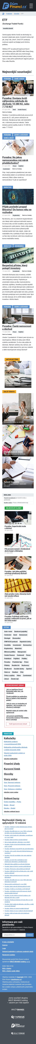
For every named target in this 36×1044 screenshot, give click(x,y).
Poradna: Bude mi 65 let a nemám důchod (16, 839)
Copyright (20, 977)
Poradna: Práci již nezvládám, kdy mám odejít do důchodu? (18, 856)
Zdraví (6, 679)
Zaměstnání (27, 675)
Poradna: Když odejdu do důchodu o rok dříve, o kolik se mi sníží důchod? (19, 905)
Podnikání (7, 658)
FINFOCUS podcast (10, 642)
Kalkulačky (10, 738)
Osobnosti (20, 655)
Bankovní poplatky (20, 631)
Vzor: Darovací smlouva (12, 782)
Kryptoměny (8, 648)
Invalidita (7, 645)
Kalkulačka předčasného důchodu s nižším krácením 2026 (15, 748)
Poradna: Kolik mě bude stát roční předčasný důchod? (17, 914)
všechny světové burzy (12, 811)
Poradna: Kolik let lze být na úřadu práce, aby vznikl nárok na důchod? (19, 872)
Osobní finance (9, 655)
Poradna (7, 79)
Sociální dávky (19, 669)
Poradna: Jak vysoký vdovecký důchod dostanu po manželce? (19, 852)
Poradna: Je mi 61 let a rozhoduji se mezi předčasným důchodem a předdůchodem (16, 860)
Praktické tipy (17, 662)
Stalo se (7, 672)
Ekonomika (19, 246)
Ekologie (7, 638)
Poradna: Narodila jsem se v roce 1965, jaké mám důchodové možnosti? (18, 880)
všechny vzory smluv (11, 792)
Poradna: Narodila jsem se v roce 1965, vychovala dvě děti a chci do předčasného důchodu (18, 832)
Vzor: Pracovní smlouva (12, 786)
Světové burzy (11, 798)
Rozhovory (25, 665)
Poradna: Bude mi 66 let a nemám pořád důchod (18, 866)
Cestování (7, 635)
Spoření (29, 669)
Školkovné (8, 669)
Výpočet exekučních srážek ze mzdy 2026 (14, 754)
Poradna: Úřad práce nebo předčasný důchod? (17, 869)
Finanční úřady (12, 763)
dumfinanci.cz (16, 979)
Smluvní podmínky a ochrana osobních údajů (17, 951)
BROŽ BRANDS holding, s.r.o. (20, 962)
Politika (24, 658)
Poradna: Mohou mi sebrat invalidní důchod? (17, 908)
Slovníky (16, 13)
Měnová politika (9, 652)
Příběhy (7, 665)
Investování (17, 645)
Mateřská (18, 648)
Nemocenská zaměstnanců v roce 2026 (15, 884)
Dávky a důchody (21, 135)
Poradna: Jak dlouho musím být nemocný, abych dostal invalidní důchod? (18, 892)
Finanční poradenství (10, 498)
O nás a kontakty (8, 942)
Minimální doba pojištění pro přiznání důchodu (17, 864)
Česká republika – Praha (12, 802)
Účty (21, 672)
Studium (15, 672)
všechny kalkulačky (10, 759)
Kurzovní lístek (12, 768)
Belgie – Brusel (9, 805)
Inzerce (4, 945)
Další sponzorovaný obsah (18, 724)
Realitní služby (8, 502)
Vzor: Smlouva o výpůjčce (13, 789)
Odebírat (30, 935)
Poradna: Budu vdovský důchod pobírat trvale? (17, 886)
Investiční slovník (8, 28)
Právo (26, 662)
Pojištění (16, 658)
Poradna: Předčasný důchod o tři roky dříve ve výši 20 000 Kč (19, 901)
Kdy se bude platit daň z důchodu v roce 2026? (17, 842)
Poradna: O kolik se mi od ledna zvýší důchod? (17, 889)
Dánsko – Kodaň (9, 808)
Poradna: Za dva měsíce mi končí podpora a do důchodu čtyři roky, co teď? (17, 896)
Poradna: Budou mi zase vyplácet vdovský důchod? (19, 911)
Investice (7, 187)
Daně (15, 635)
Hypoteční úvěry (25, 642)
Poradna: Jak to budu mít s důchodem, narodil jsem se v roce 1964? (19, 836)
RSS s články (6, 968)
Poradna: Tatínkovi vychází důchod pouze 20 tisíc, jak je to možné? (18, 827)
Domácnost (23, 635)
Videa (19, 675)
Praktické (9, 13)
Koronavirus (27, 645)
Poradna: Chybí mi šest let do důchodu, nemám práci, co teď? (17, 845)
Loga (4, 948)
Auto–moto (8, 631)
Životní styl (15, 679)
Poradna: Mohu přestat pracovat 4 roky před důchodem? (17, 876)
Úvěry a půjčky (9, 675)
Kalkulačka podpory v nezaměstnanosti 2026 (12, 743)
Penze (28, 655)
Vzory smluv (10, 779)
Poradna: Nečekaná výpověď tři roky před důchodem (19, 848)
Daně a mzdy (19, 79)
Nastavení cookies (8, 955)
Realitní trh (15, 665)
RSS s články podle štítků (11, 971)
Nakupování (22, 652)
